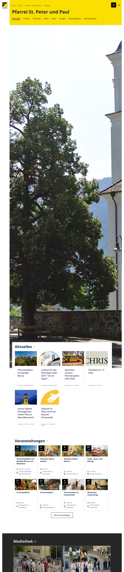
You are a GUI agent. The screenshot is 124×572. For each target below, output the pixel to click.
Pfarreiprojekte (90, 18)
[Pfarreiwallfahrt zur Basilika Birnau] (26, 369)
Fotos (53, 18)
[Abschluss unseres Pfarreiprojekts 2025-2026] (73, 369)
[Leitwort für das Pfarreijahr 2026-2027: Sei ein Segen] (49, 369)
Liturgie (62, 18)
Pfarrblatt (37, 18)
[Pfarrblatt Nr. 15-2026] (97, 369)
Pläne (46, 18)
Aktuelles (16, 18)
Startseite (47, 5)
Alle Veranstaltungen (62, 515)
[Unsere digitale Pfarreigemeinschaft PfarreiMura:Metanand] (26, 408)
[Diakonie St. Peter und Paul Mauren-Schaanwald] (49, 409)
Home (14, 5)
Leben (21, 5)
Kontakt (26, 18)
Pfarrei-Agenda (74, 18)
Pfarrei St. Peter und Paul (33, 5)
